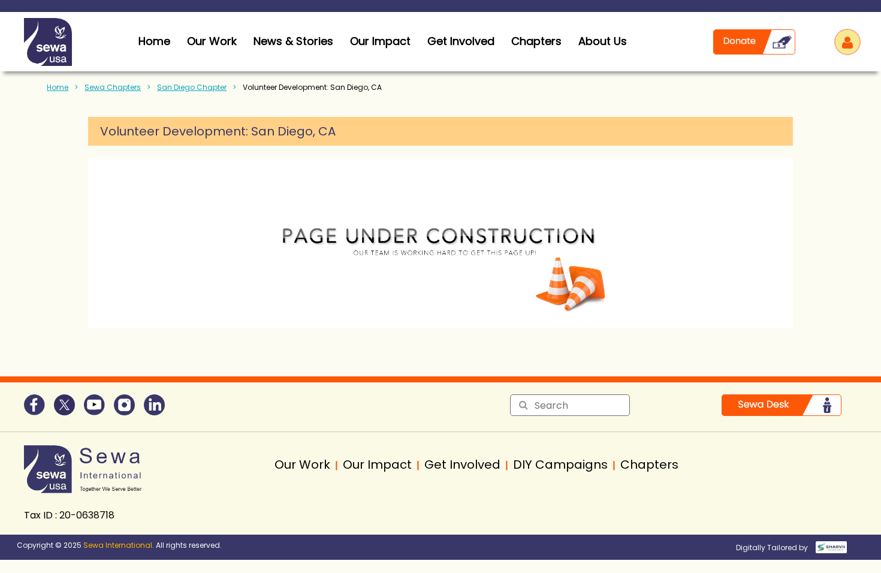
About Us (602, 41)
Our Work (212, 41)
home (154, 41)
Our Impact (380, 41)
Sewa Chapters (113, 87)
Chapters (536, 41)
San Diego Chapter (192, 87)
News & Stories (293, 41)
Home (57, 87)
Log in (847, 42)
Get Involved (460, 41)
